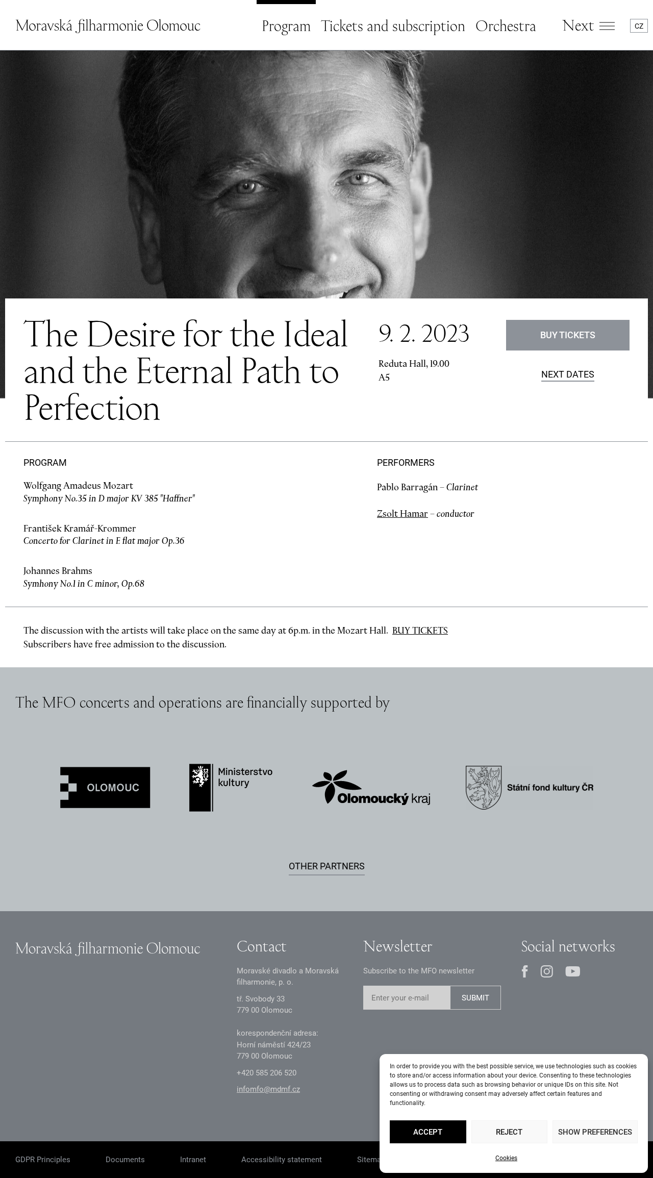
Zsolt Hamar (402, 513)
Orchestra (505, 25)
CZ (639, 26)
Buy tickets (567, 335)
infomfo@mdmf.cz (268, 1089)
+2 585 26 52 (266, 1072)
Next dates (567, 375)
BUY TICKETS (420, 630)
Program (286, 25)
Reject (509, 1132)
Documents (125, 1159)
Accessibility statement (281, 1159)
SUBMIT (475, 997)
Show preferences (595, 1132)
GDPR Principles (42, 1159)
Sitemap (371, 1159)
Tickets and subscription (393, 25)
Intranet (193, 1159)
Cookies (506, 1158)
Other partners (327, 866)
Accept (427, 1132)
